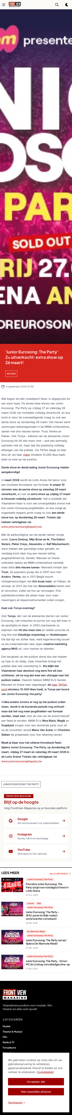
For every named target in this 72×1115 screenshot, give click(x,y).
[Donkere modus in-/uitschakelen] (67, 5)
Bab (39, 903)
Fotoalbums (9, 1047)
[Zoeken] (57, 5)
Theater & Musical (12, 1031)
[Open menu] (3, 4)
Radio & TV (8, 1042)
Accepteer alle (36, 1081)
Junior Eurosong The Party (40, 879)
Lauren (30, 903)
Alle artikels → (60, 873)
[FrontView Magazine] (15, 994)
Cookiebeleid (45, 1072)
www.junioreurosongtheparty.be (21, 526)
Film (5, 1036)
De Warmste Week (36, 931)
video (26, 454)
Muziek (7, 1026)
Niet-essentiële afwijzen (36, 1091)
